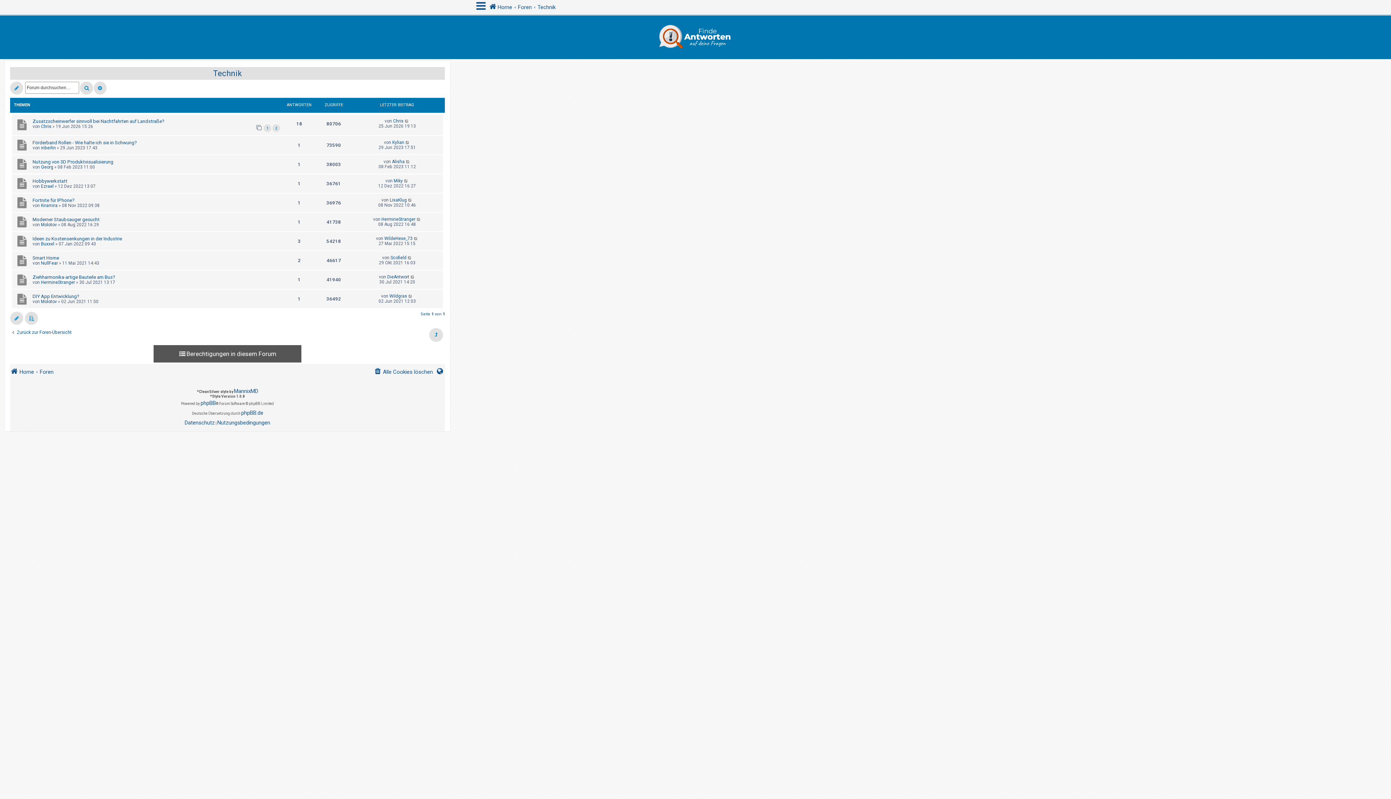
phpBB (208, 403)
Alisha (398, 161)
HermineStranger (398, 219)
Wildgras (398, 296)
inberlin (48, 147)
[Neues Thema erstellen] (16, 88)
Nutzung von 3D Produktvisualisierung (73, 162)
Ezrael (47, 186)
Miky (398, 180)
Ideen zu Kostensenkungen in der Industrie (77, 238)
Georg (47, 167)
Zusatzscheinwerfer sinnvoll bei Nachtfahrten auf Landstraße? (98, 121)
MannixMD (246, 391)
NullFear (49, 263)
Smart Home (46, 258)
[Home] (695, 37)
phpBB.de (252, 413)
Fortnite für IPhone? (54, 200)
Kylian (398, 142)
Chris (46, 126)
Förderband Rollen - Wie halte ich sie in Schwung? (85, 142)
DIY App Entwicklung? (56, 296)
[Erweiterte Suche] (100, 88)
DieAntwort (398, 277)
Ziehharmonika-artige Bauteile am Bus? (74, 277)
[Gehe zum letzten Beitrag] (407, 121)
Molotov (49, 224)
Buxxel (47, 244)
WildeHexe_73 (398, 238)
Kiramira (49, 205)
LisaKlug (398, 200)
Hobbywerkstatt (50, 181)
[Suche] (86, 88)
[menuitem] (403, 372)
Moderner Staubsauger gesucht (66, 219)
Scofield (398, 257)
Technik (227, 73)
